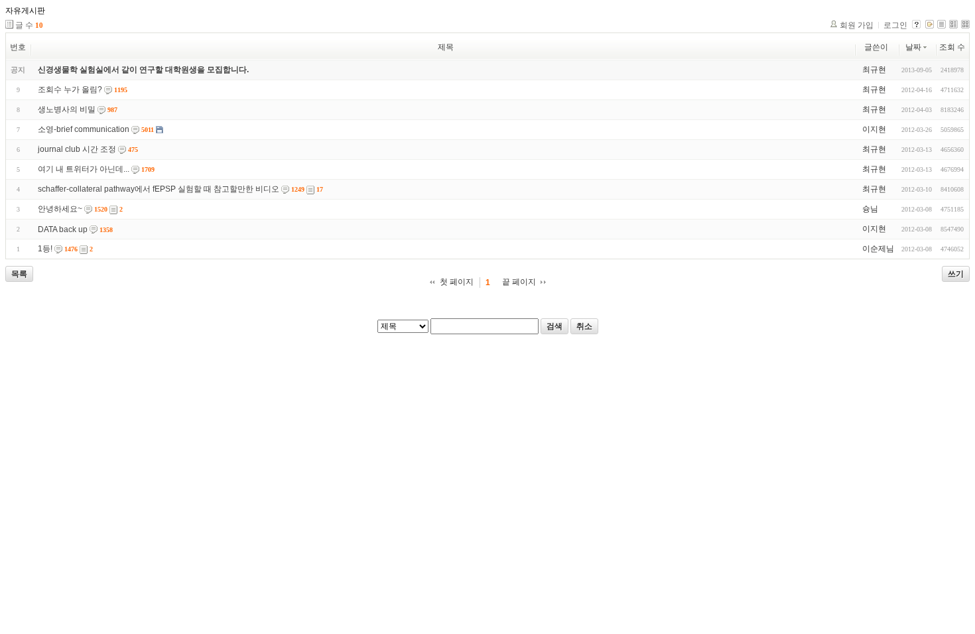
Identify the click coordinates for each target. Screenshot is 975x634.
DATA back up (63, 229)
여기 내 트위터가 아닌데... (83, 169)
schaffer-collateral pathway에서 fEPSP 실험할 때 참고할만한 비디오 (158, 189)
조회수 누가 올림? (70, 89)
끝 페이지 (519, 281)
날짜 (913, 47)
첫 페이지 (457, 281)
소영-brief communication (83, 129)
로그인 (895, 25)
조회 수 (952, 47)
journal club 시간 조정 (77, 149)
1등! (45, 248)
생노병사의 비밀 (67, 109)
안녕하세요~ (60, 209)
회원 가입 (857, 25)
